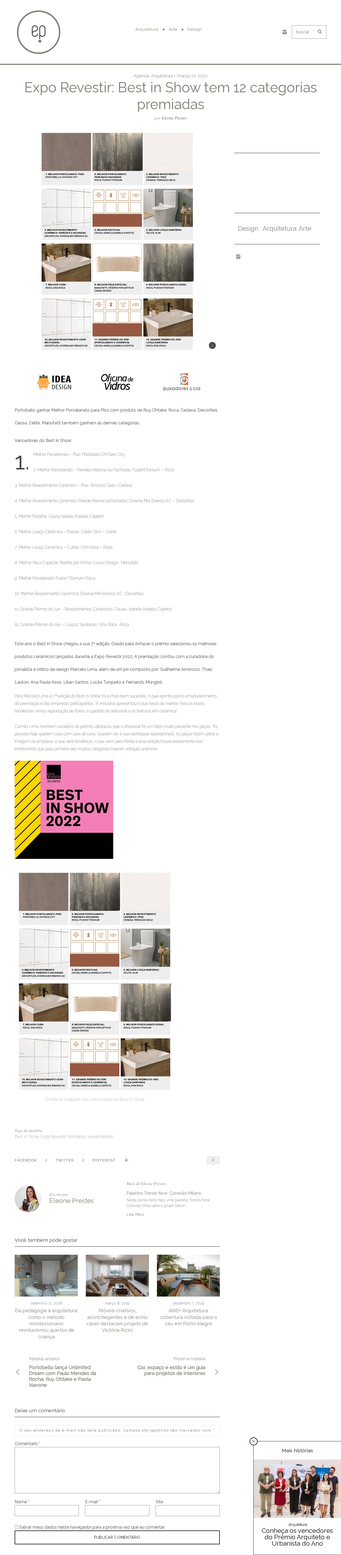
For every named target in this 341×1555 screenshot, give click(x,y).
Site (159, 1501)
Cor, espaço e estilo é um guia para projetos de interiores (171, 1366)
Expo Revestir (53, 1136)
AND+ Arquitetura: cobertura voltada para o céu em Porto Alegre (188, 1317)
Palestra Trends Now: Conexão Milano (164, 1193)
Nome (22, 1501)
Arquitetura (162, 75)
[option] (46, 1297)
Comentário (27, 1443)
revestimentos (100, 1136)
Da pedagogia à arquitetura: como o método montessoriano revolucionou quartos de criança (46, 1323)
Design (248, 228)
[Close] (254, 1441)
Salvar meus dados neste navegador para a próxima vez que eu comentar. (92, 1527)
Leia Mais (135, 1214)
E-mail (92, 1501)
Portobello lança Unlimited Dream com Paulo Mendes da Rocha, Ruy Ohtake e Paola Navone (62, 1372)
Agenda (141, 75)
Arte (305, 228)
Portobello (76, 1136)
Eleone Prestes (174, 118)
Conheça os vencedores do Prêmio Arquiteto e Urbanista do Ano (297, 1537)
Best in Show (27, 1136)
